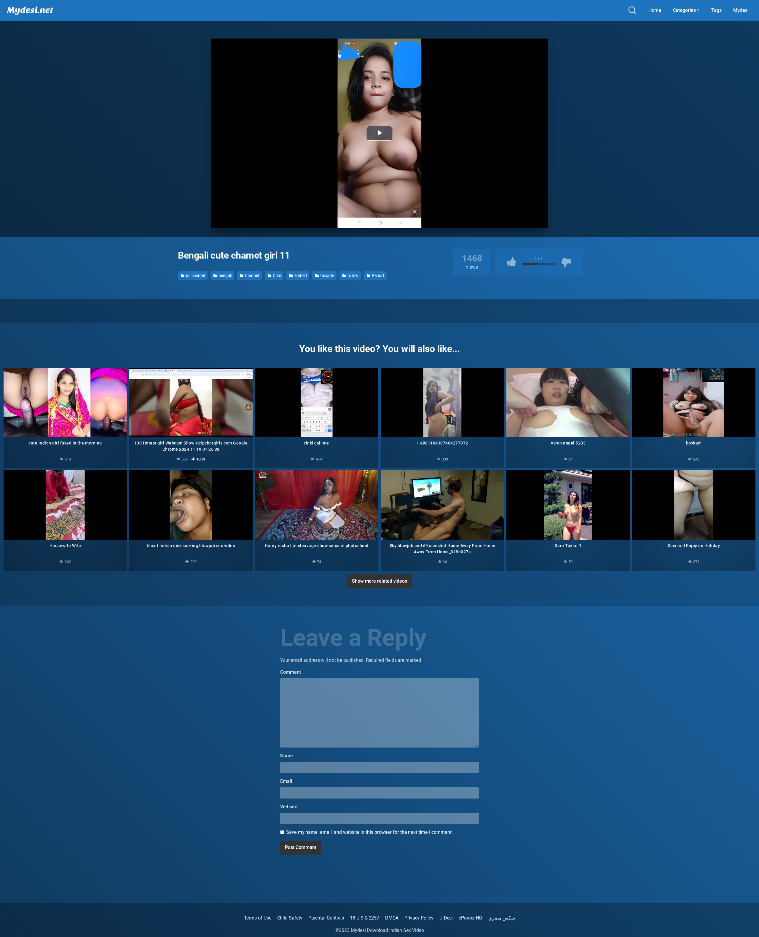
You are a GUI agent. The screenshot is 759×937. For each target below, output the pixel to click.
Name (288, 755)
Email (287, 781)
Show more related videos (379, 581)
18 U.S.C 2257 (364, 918)
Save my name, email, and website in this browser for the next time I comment (369, 832)
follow (352, 275)
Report (377, 275)
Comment (292, 672)
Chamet (251, 275)
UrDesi (446, 918)
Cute (276, 275)
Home (654, 10)
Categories (684, 10)
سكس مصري (501, 918)
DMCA (391, 918)
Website (288, 806)
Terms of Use (257, 918)
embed (300, 275)
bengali (225, 275)
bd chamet (195, 275)
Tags (716, 10)
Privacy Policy (418, 918)
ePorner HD (470, 918)
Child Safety (289, 918)
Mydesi (741, 10)
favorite (326, 275)
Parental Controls (326, 918)
